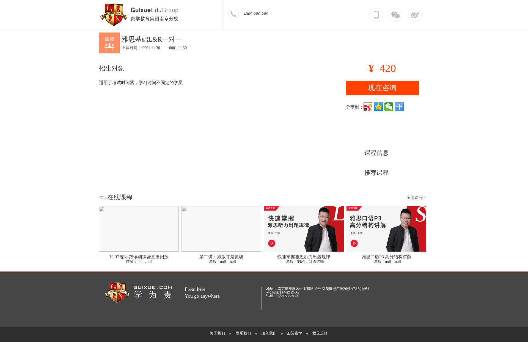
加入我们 (269, 333)
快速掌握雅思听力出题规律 (303, 256)
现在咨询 (382, 88)
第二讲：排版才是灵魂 (221, 256)
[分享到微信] (388, 106)
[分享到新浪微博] (368, 106)
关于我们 (217, 333)
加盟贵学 (294, 333)
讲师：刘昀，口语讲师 (304, 262)
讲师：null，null (139, 262)
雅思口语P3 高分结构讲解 (386, 256)
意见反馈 (320, 333)
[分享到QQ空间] (378, 106)
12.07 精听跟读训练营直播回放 (139, 256)
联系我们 (243, 333)
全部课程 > (416, 197)
